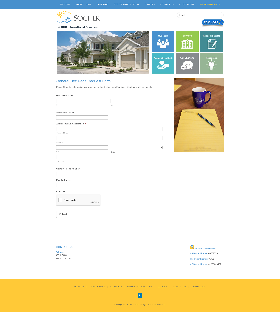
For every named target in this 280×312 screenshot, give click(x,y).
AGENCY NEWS (97, 286)
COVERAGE (116, 286)
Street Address (62, 133)
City (58, 151)
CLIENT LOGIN (186, 4)
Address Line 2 (62, 142)
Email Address (64, 180)
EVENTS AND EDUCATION (139, 286)
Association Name (66, 112)
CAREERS (163, 286)
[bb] (103, 73)
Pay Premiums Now (210, 4)
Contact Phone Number (68, 169)
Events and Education (126, 4)
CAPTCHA (61, 191)
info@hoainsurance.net (205, 248)
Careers (150, 4)
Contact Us (167, 4)
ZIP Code (60, 161)
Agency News (83, 4)
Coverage (102, 4)
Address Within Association (71, 124)
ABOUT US (65, 4)
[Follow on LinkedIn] (140, 295)
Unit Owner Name (65, 95)
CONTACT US (179, 286)
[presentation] (78, 200)
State (113, 152)
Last (112, 105)
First (58, 105)
